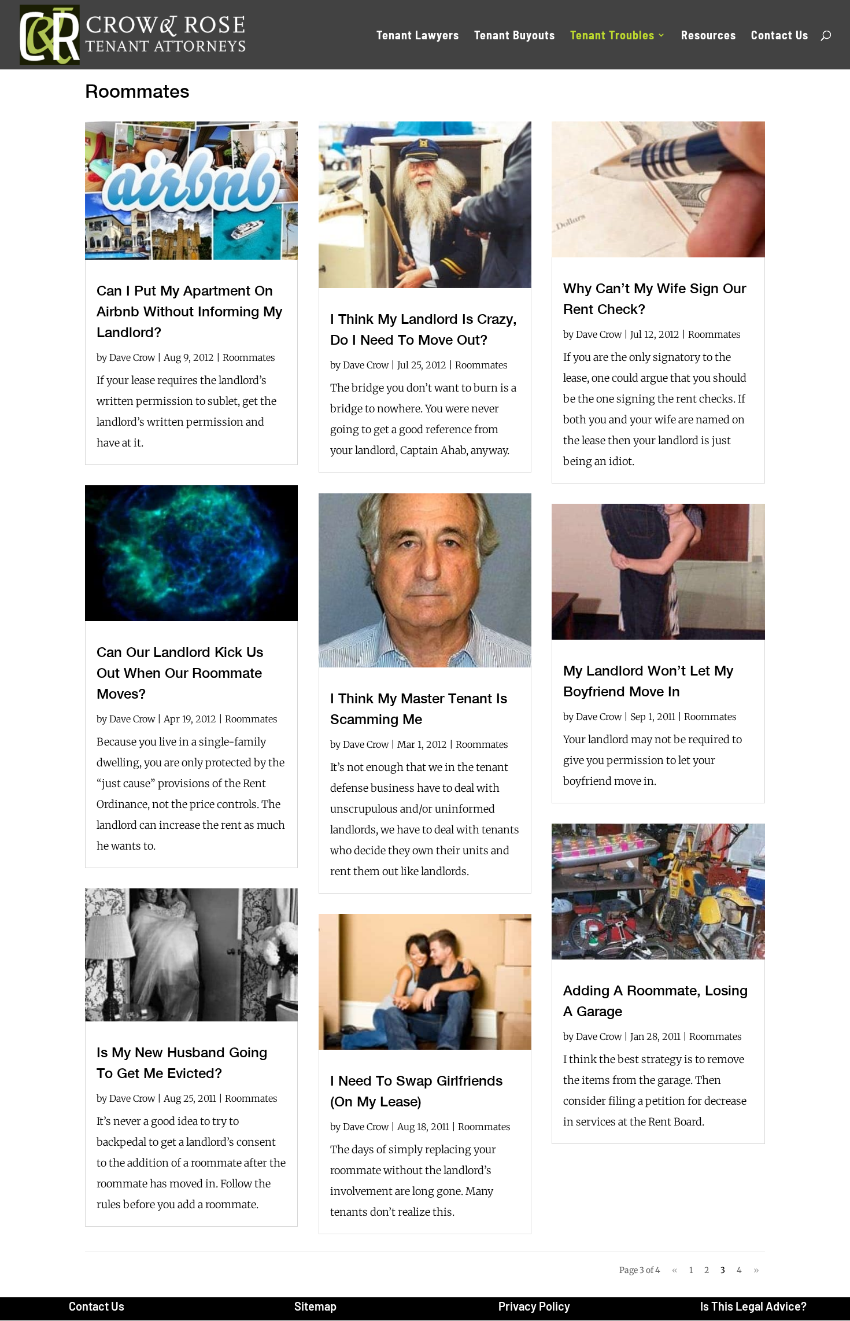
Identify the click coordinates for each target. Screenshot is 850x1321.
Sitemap (315, 1306)
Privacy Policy (534, 1306)
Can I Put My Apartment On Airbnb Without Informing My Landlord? (189, 311)
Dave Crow (132, 357)
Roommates (249, 357)
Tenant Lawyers (417, 36)
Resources (708, 36)
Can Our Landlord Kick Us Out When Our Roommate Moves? (180, 673)
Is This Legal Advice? (753, 1306)
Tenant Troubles (612, 36)
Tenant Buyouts (514, 36)
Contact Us (779, 36)
